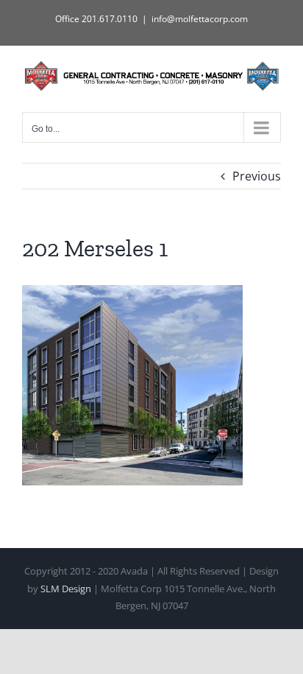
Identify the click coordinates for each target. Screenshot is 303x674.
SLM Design (65, 588)
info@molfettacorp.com (200, 19)
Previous (256, 176)
